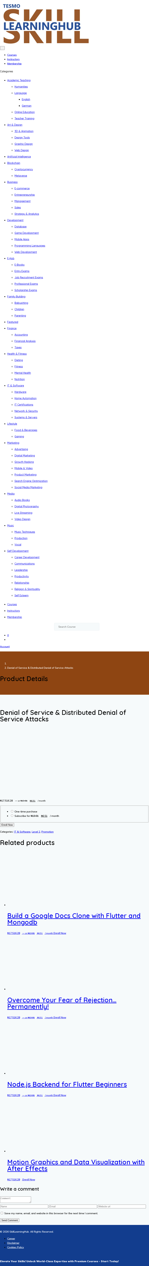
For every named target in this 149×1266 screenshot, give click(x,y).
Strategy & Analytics (27, 214)
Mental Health (23, 373)
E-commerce (22, 188)
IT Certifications (24, 404)
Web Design (22, 150)
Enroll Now (7, 825)
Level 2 (36, 831)
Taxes (18, 347)
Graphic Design (24, 144)
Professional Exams (26, 283)
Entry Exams (22, 271)
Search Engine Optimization (31, 481)
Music (10, 525)
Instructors (13, 59)
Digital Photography (27, 506)
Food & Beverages (26, 430)
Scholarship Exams (26, 290)
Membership (14, 63)
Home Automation (26, 398)
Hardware (20, 392)
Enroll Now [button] (60, 1150)
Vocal (18, 544)
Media (11, 493)
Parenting (20, 315)
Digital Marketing (25, 455)
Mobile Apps (22, 239)
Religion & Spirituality (27, 589)
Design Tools (22, 137)
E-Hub (10, 258)
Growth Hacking (24, 462)
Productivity (22, 576)
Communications (25, 563)
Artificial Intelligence (19, 156)
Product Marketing (26, 474)
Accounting (21, 334)
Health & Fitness (17, 353)
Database (21, 226)
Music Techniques (25, 532)
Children (19, 309)
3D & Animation (24, 131)
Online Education (25, 112)
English (26, 99)
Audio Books (22, 500)
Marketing (13, 442)
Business (12, 182)
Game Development (27, 233)
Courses (12, 55)
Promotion (47, 831)
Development (15, 220)
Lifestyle (12, 423)
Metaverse (21, 175)
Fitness (19, 366)
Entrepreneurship (25, 194)
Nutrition (20, 379)
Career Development (27, 557)
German (26, 105)
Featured (12, 322)
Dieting (19, 360)
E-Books (20, 264)
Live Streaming (23, 512)
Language (21, 93)
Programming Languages (30, 245)
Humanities (21, 86)
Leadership (21, 570)
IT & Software (15, 385)
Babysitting (21, 303)
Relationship (22, 582)
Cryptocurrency (24, 169)
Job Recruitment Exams (29, 277)
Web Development (26, 252)
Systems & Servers (26, 417)
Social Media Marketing (28, 487)
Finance (12, 328)
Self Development (18, 551)
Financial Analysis (25, 341)
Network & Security (26, 411)
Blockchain (13, 163)
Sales (18, 207)
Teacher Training (24, 118)
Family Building (16, 296)
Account (5, 646)
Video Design (22, 519)
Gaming (19, 436)
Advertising (21, 449)
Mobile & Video (24, 468)
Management (23, 201)
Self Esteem (22, 595)
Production (21, 538)
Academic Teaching (19, 80)
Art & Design (14, 124)
